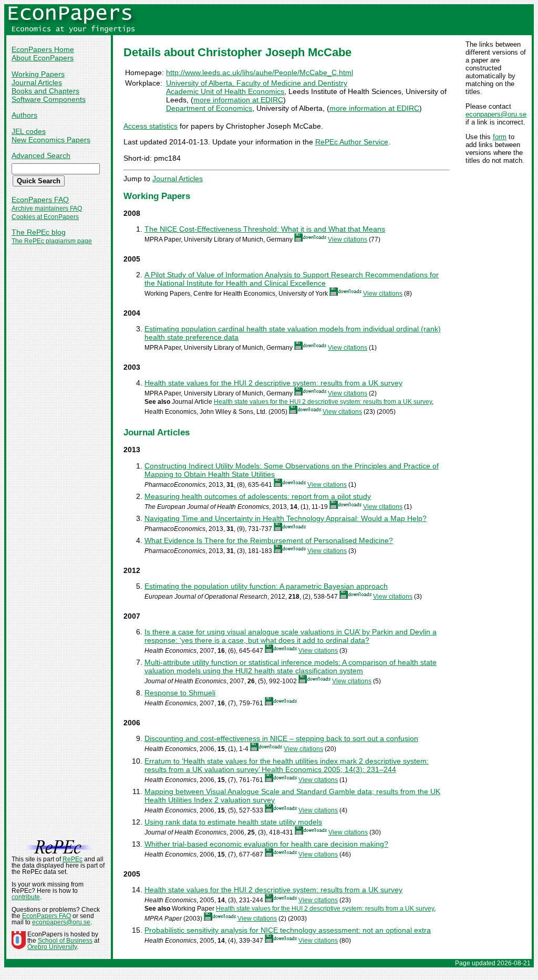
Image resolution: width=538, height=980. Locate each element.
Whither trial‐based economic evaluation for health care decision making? (266, 844)
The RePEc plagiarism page (52, 241)
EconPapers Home (43, 49)
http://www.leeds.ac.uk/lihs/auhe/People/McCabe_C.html (259, 72)
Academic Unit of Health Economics (225, 91)
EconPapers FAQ (40, 199)
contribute (26, 897)
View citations (347, 239)
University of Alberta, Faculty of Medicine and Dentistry (256, 83)
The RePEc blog (39, 232)
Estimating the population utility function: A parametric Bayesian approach (266, 586)
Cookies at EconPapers (45, 217)
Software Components (49, 99)
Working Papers (38, 74)
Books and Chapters (45, 91)
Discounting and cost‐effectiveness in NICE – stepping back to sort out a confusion (281, 738)
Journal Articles (37, 82)
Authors (24, 115)
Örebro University (52, 947)
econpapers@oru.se (495, 114)
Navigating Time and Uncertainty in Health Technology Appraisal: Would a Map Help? (285, 518)
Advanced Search (41, 155)
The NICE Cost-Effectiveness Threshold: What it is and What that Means (264, 229)
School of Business (65, 940)
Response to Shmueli (179, 693)
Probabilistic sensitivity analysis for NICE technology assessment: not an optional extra (287, 930)
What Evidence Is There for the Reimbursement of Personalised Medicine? (268, 540)
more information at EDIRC (238, 100)
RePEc (72, 859)
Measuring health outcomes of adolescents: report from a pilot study (257, 496)
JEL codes (29, 131)
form (499, 137)
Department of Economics (209, 108)
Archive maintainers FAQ (47, 208)
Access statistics (150, 126)
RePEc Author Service (351, 142)
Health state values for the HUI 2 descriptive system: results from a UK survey (273, 383)
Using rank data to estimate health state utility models (233, 822)
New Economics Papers (51, 139)
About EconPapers (43, 58)
